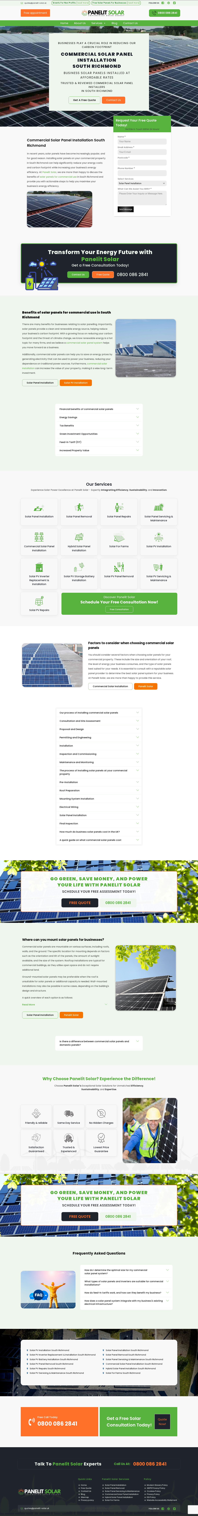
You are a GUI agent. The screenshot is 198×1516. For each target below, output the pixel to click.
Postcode (123, 157)
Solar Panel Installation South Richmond (127, 1350)
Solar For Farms (112, 1500)
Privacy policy (87, 1500)
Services (96, 23)
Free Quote (103, 274)
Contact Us (130, 23)
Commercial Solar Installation (110, 686)
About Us (80, 23)
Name (122, 136)
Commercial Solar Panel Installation (122, 1494)
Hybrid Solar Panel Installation (119, 1497)
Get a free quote (84, 100)
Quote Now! (162, 1421)
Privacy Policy (153, 1494)
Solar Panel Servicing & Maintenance (122, 1491)
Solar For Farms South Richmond (123, 1372)
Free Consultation (119, 609)
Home (64, 23)
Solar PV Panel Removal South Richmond (51, 1363)
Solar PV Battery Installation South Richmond (54, 1359)
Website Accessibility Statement (162, 1500)
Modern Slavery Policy (157, 1485)
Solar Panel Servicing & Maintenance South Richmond (134, 1359)
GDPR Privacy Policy (156, 1488)
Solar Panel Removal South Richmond (126, 1354)
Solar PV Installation (76, 382)
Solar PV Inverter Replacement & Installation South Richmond (63, 1354)
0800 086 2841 (167, 13)
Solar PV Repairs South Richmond (47, 1368)
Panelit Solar (145, 686)
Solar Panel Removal (115, 1488)
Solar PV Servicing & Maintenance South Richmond (57, 1372)
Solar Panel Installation (40, 382)
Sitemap (85, 1497)
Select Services (125, 178)
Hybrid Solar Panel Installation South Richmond (131, 1368)
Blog (114, 23)
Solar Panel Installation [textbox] (130, 183)
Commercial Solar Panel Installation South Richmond (134, 1363)
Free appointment (35, 13)
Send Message (125, 209)
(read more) (82, 2)
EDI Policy (151, 1497)
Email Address (126, 147)
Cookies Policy (154, 1491)
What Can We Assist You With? (134, 188)
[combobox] (142, 183)
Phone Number (126, 168)
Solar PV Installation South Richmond (49, 1350)
